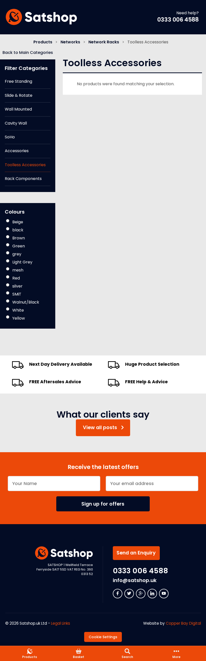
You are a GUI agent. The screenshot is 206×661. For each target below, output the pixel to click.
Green (18, 246)
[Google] (140, 593)
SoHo (10, 137)
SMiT (16, 294)
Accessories (17, 151)
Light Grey (22, 262)
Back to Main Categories (28, 52)
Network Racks (103, 42)
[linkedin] (152, 593)
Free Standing (18, 81)
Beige (17, 222)
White (18, 310)
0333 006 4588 (178, 20)
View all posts (100, 427)
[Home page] (41, 17)
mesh (17, 270)
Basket (78, 657)
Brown (18, 238)
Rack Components (23, 178)
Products (42, 42)
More (176, 657)
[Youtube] (164, 593)
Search (127, 657)
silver (17, 286)
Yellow (18, 318)
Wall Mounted (18, 109)
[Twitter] (129, 593)
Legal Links (60, 623)
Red (16, 278)
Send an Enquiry (136, 552)
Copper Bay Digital (183, 623)
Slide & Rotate (18, 95)
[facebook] (117, 593)
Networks (70, 42)
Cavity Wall (16, 123)
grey (16, 254)
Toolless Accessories (25, 165)
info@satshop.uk (135, 580)
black (17, 230)
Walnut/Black (25, 302)
